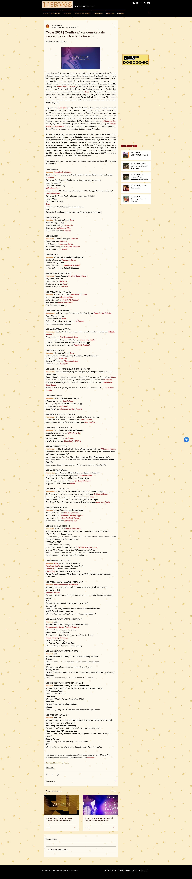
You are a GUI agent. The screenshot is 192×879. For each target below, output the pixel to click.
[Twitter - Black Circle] (124, 62)
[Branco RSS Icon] (133, 3)
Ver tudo (113, 791)
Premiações (50, 768)
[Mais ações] (114, 26)
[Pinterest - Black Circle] (134, 62)
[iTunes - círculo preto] (143, 62)
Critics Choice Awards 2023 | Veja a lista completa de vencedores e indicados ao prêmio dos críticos (99, 819)
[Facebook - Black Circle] (127, 62)
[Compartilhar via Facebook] (47, 775)
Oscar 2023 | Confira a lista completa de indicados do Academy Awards (59, 819)
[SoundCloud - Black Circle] (146, 62)
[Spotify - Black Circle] (137, 62)
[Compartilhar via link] (58, 775)
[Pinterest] (148, 3)
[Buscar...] (148, 12)
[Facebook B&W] (141, 3)
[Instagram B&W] (145, 3)
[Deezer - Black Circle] (140, 62)
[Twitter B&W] (137, 3)
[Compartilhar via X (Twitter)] (52, 775)
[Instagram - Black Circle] (130, 62)
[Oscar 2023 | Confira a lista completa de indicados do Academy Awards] (61, 805)
